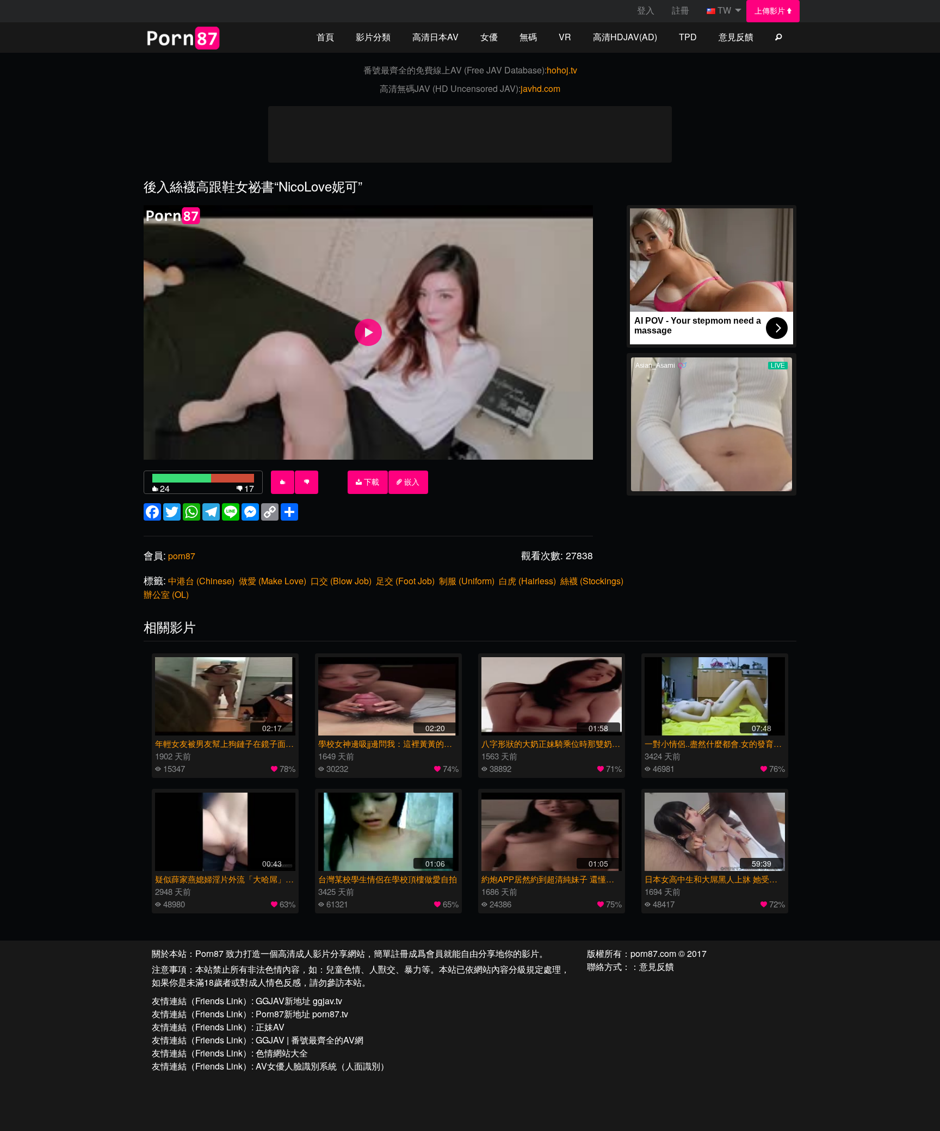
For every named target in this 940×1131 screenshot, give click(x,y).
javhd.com (540, 88)
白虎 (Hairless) (527, 580)
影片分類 (373, 36)
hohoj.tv (562, 70)
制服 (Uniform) (466, 580)
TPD (688, 36)
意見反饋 (736, 36)
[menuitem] (773, 11)
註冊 (680, 10)
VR (565, 36)
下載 (370, 482)
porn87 (181, 555)
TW (724, 10)
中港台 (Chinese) (201, 580)
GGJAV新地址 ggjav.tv (299, 1000)
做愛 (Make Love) (272, 580)
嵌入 (410, 482)
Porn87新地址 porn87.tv (302, 1014)
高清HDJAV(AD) (625, 36)
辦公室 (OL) (166, 594)
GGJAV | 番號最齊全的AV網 (309, 1040)
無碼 (528, 36)
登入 (645, 10)
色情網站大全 (282, 1053)
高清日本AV (435, 36)
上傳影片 (771, 11)
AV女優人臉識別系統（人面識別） (322, 1066)
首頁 (325, 36)
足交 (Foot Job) (405, 580)
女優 (489, 36)
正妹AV (270, 1027)
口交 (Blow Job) (341, 580)
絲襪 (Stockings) (591, 580)
